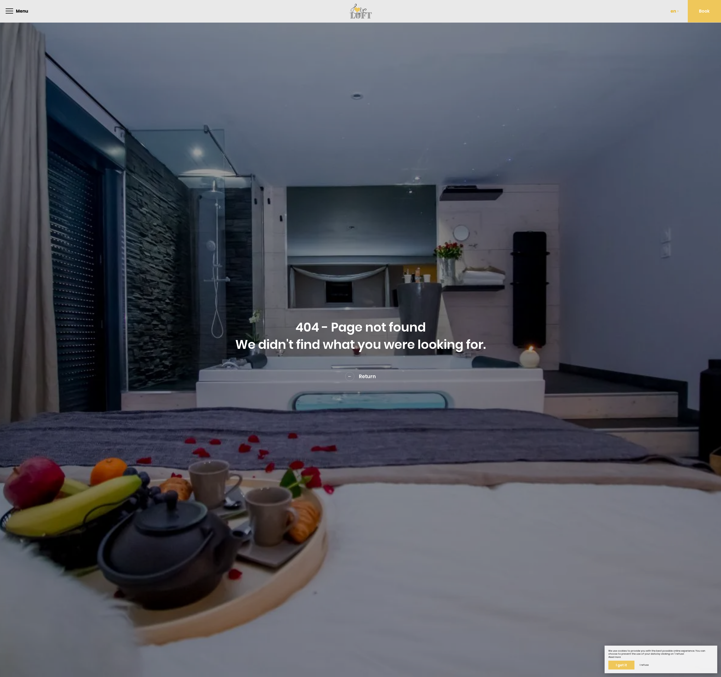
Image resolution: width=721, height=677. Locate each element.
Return (367, 376)
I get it (621, 665)
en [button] (673, 11)
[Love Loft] (360, 11)
